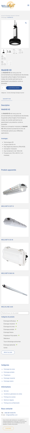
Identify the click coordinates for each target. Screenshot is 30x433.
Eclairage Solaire (8, 332)
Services (6, 391)
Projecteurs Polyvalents (10, 335)
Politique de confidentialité (11, 403)
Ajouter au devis (14, 87)
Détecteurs (7, 338)
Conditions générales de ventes (13, 394)
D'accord (8, 428)
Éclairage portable (9, 329)
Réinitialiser (8, 352)
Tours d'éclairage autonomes (12, 341)
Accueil (3, 15)
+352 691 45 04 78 (9, 413)
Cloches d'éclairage (11, 92)
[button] (25, 22)
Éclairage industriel (10, 15)
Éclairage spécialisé (9, 345)
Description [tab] (7, 98)
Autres (5, 347)
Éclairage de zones (9, 326)
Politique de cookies (10, 397)
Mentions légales (9, 400)
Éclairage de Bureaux (10, 321)
